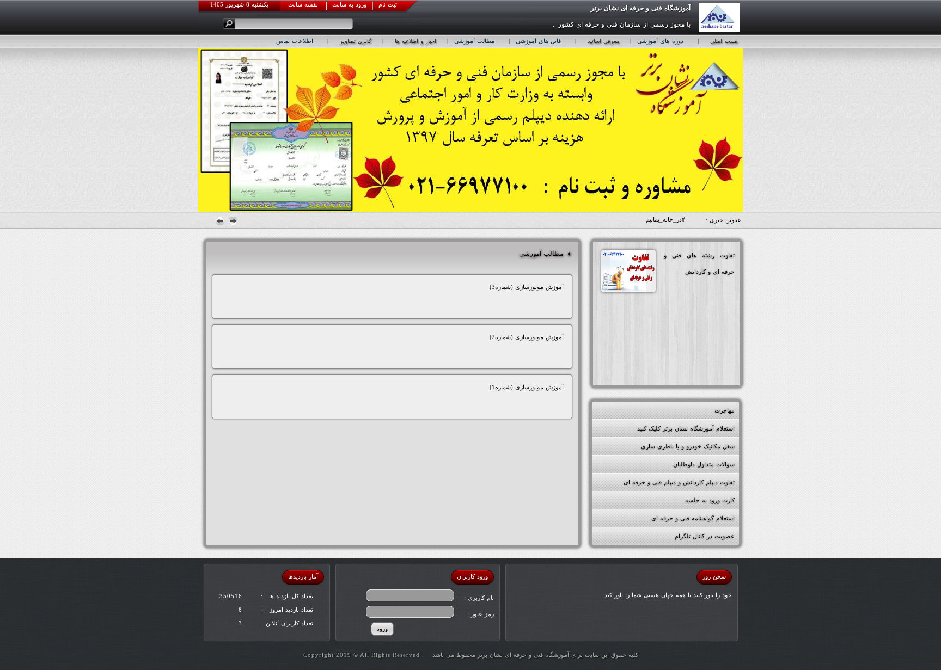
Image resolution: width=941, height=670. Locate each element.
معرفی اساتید (603, 41)
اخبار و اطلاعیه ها (415, 41)
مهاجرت (724, 410)
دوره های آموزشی (660, 41)
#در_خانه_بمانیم (665, 219)
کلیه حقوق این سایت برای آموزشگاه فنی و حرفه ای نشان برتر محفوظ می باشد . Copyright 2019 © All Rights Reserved (470, 654)
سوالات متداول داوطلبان (704, 464)
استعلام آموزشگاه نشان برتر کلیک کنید (686, 428)
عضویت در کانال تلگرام (705, 536)
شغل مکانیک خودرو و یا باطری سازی (688, 446)
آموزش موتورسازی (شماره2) (527, 337)
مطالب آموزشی (474, 41)
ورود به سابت (349, 4)
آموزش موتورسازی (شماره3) (527, 287)
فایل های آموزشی (538, 41)
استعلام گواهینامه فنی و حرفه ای (693, 518)
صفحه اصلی (723, 41)
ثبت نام (387, 4)
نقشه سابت (303, 4)
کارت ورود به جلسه (710, 500)
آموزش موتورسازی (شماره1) (527, 387)
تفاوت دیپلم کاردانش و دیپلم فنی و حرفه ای (679, 482)
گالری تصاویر (355, 41)
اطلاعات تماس (294, 41)
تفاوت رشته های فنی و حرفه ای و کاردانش (699, 263)
